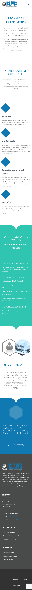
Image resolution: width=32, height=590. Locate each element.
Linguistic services (8, 559)
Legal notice (16, 579)
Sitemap (25, 579)
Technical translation (8, 552)
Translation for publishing (10, 556)
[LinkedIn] (16, 573)
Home (23, 6)
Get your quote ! (16, 444)
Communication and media (10, 539)
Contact (7, 579)
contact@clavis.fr (12, 516)
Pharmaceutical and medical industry (13, 536)
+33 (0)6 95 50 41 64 (13, 513)
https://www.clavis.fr (14, 519)
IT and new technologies (9, 532)
